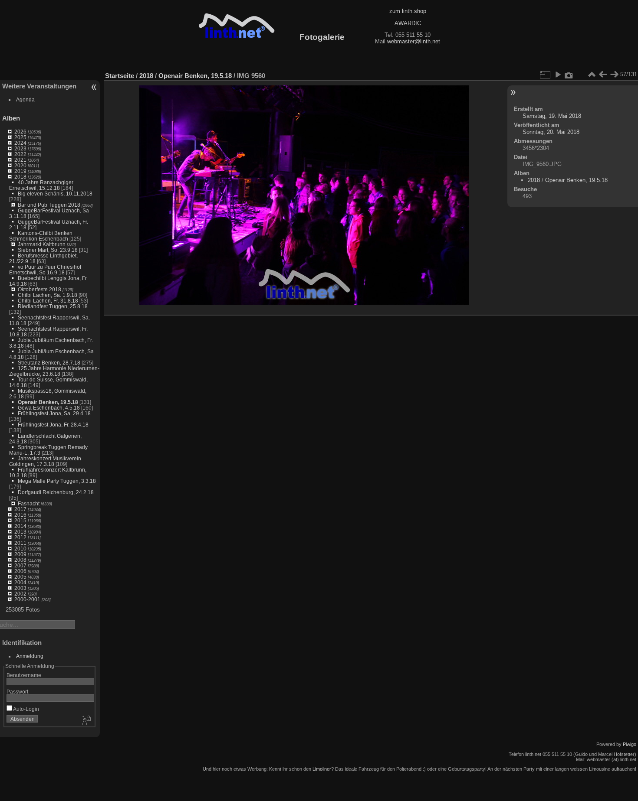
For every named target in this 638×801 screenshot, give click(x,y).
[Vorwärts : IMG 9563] (614, 74)
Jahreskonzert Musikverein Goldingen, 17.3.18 (45, 461)
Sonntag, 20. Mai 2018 (551, 132)
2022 (20, 154)
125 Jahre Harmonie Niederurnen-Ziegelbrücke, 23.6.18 (54, 371)
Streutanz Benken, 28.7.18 (49, 362)
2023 (20, 148)
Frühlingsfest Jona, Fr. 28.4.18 (53, 424)
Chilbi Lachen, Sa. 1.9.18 (47, 295)
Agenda (25, 99)
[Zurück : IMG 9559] (602, 74)
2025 (20, 137)
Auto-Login (25, 709)
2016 (20, 515)
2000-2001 (27, 599)
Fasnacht (28, 503)
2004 (20, 582)
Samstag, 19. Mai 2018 (552, 116)
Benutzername (24, 675)
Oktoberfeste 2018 (39, 289)
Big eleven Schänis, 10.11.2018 (55, 193)
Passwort (17, 691)
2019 (20, 171)
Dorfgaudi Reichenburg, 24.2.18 (56, 492)
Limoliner (321, 769)
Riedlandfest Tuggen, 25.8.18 (53, 306)
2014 (20, 526)
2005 (20, 577)
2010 (20, 548)
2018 (20, 176)
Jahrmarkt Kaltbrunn (42, 244)
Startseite (119, 75)
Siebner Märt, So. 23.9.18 (48, 250)
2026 (20, 131)
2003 (20, 588)
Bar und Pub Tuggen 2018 (49, 205)
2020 (20, 165)
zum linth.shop (407, 11)
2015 (20, 520)
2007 (20, 565)
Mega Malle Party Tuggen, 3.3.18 (57, 481)
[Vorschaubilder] (591, 74)
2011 (20, 543)
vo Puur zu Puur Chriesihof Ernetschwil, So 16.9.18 (45, 269)
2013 (20, 531)
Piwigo (629, 744)
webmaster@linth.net (413, 41)
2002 (20, 593)
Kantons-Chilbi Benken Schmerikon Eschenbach (40, 235)
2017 (20, 509)
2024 (20, 143)
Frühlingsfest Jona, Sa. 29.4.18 (54, 413)
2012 (20, 537)
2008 (20, 560)
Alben (11, 118)
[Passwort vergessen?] (86, 720)
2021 (20, 160)
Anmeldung (29, 656)
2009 (20, 554)
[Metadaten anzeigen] (569, 74)
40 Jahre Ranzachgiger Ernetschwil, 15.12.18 (41, 185)
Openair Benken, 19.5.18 (48, 402)
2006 (20, 571)
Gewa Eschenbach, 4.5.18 (49, 407)
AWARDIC (408, 23)
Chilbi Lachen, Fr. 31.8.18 (48, 300)
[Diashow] (557, 74)
